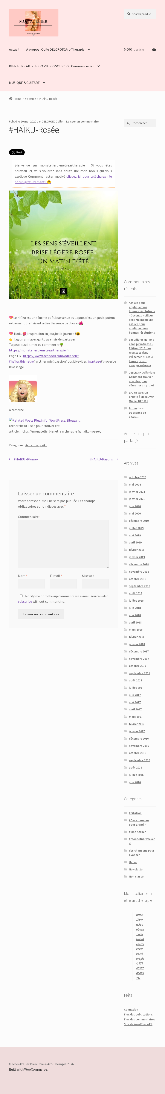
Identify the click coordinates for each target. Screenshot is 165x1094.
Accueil (14, 49)
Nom (23, 575)
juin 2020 (135, 506)
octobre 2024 (137, 477)
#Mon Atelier (137, 832)
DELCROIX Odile (52, 121)
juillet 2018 (136, 600)
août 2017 (135, 680)
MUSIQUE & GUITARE (24, 82)
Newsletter (136, 869)
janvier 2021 (137, 499)
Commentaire (29, 516)
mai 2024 (135, 484)
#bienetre (26, 361)
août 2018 (135, 593)
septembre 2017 (139, 673)
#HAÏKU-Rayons (101, 459)
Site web (88, 575)
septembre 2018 (139, 586)
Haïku (43, 445)
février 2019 (136, 550)
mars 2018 (135, 629)
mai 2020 (135, 513)
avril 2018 (135, 622)
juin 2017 (135, 695)
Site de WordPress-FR (138, 1024)
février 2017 (136, 724)
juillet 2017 (136, 688)
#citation (30, 99)
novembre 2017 (139, 659)
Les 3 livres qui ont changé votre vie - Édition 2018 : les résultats (141, 346)
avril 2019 (135, 542)
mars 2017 (135, 717)
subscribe (25, 601)
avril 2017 (135, 709)
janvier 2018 (137, 644)
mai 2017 (135, 702)
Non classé (136, 876)
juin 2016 (135, 782)
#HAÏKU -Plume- (26, 459)
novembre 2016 (139, 746)
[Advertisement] (140, 202)
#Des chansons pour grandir (139, 822)
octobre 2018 (137, 579)
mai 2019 (135, 535)
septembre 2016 (139, 760)
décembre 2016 (139, 738)
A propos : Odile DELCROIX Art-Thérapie (55, 49)
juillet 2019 (136, 528)
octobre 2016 (137, 753)
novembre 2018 (139, 571)
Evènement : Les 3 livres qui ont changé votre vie (141, 361)
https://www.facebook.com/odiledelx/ (51, 356)
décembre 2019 (139, 521)
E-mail (56, 575)
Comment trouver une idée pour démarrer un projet (141, 381)
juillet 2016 (136, 775)
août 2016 (135, 767)
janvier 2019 (137, 557)
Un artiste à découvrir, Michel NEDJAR (141, 397)
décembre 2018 (139, 564)
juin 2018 (135, 608)
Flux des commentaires (139, 1019)
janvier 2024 (137, 492)
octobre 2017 (137, 666)
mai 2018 (135, 615)
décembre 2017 (139, 651)
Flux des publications (138, 1014)
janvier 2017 (137, 731)
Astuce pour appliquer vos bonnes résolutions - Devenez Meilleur (142, 309)
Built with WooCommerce (28, 1069)
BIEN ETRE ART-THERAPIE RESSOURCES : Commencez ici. (51, 66)
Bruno (133, 393)
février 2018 (136, 637)
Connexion (131, 1009)
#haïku (14, 361)
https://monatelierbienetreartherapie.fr (39, 350)
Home (17, 99)
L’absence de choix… (137, 415)
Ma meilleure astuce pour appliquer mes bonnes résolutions (142, 326)
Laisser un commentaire (82, 121)
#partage (94, 361)
